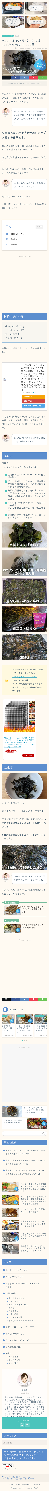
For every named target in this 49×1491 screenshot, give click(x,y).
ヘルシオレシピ (7, 36)
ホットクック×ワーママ (17, 1270)
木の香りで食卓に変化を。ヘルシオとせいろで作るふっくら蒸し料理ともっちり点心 (25, 1172)
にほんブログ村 (9, 1468)
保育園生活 (13, 1357)
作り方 (14, 239)
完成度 (14, 244)
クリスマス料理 (15, 1317)
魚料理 (12, 1308)
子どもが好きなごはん (18, 1305)
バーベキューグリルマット (24, 677)
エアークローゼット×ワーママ (20, 1327)
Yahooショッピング (33, 406)
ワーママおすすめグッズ (17, 1340)
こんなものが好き (14, 1347)
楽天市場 (28, 401)
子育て (9, 1353)
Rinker (33, 392)
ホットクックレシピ (17, 1298)
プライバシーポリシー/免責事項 (19, 1484)
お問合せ (37, 1484)
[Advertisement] (24, 283)
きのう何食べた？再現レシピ (21, 1321)
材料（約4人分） (19, 234)
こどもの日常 (14, 1360)
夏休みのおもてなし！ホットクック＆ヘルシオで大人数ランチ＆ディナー (25, 1152)
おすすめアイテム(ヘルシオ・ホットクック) (23, 1285)
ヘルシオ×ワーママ (15, 1277)
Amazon (28, 397)
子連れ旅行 (13, 1363)
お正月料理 (13, 1314)
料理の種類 (11, 1293)
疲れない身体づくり (15, 1333)
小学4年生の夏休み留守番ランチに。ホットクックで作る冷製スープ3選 (26, 1162)
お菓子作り (13, 1311)
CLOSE (39, 226)
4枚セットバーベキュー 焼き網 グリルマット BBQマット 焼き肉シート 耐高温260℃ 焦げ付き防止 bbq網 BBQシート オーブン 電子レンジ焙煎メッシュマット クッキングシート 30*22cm (19, 742)
